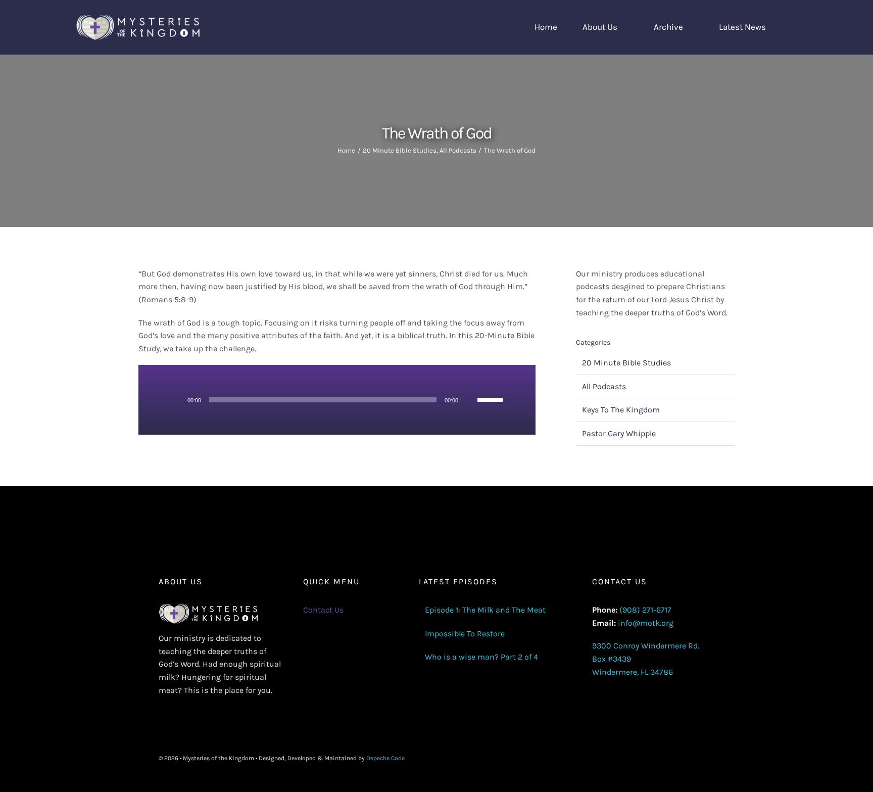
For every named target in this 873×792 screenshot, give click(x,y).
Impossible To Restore (465, 633)
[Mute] (469, 400)
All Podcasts (604, 386)
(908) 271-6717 (645, 610)
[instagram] (695, 759)
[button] (794, 27)
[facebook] (663, 759)
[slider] (491, 399)
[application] (337, 400)
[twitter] (679, 759)
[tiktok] (711, 759)
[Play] (176, 400)
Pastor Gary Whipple (619, 433)
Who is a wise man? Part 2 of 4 (481, 657)
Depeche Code (385, 758)
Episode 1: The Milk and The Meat (485, 610)
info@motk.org (645, 623)
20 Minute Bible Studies (626, 362)
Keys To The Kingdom (621, 409)
